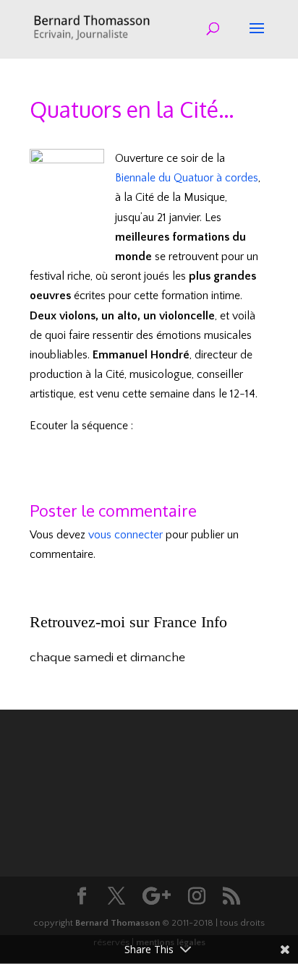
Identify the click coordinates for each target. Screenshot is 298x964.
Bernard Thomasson (117, 923)
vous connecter (125, 534)
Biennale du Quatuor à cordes (186, 177)
